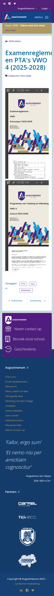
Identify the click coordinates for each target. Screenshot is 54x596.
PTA (23, 284)
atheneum (26, 290)
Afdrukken (15, 41)
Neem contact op (28, 328)
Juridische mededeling (27, 583)
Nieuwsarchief (13, 425)
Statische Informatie (19, 75)
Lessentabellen (13, 410)
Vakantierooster (14, 420)
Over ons (10, 376)
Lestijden (10, 405)
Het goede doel (14, 396)
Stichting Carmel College (19, 401)
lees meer (10, 30)
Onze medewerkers (16, 381)
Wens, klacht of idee (16, 391)
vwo (33, 284)
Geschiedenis (25, 349)
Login (44, 8)
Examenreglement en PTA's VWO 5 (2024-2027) (39, 301)
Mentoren (11, 386)
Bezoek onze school (29, 338)
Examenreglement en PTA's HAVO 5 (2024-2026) (19, 301)
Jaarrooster (12, 415)
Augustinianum (26, 8)
